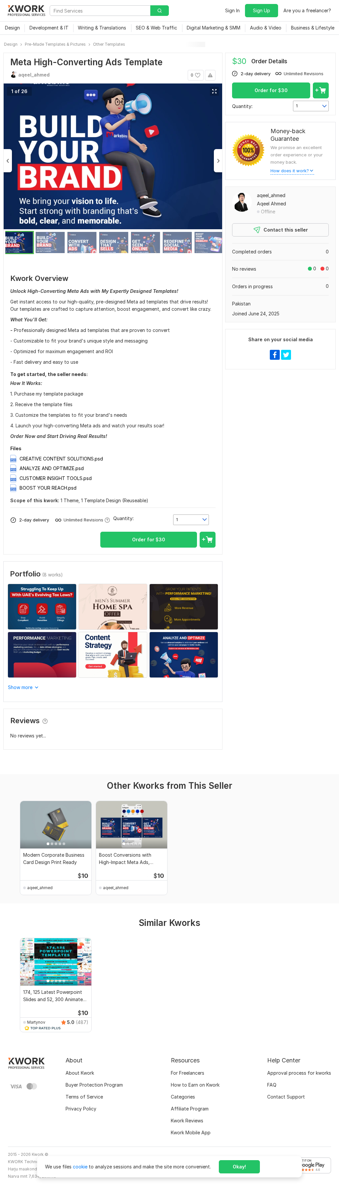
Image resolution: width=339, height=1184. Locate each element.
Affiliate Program (190, 1108)
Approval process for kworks (299, 1073)
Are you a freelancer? (307, 10)
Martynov (36, 1022)
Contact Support (286, 1097)
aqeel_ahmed (271, 195)
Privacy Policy (81, 1108)
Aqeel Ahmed (271, 203)
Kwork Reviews (187, 1120)
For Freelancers (187, 1073)
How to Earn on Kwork (195, 1085)
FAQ (271, 1085)
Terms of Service (84, 1097)
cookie (80, 1166)
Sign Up (261, 10)
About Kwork (80, 1073)
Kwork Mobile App (191, 1132)
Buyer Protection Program (94, 1085)
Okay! (239, 1166)
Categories (183, 1097)
